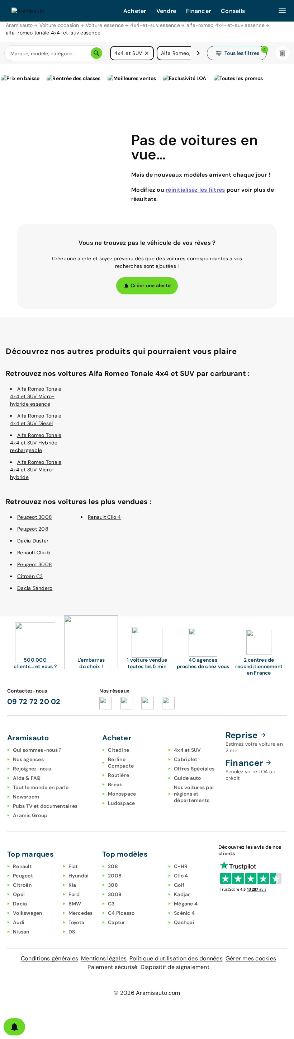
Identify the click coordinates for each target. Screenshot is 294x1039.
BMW (74, 903)
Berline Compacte (121, 762)
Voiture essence (105, 25)
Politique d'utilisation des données (176, 958)
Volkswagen (27, 913)
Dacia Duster (32, 540)
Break (115, 784)
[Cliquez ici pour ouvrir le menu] (282, 11)
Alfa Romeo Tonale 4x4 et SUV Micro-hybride (35, 469)
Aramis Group (30, 815)
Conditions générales (49, 958)
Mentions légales (104, 958)
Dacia (20, 903)
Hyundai (78, 875)
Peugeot (23, 875)
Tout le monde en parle (41, 787)
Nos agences (28, 759)
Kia (72, 885)
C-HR (181, 866)
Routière (118, 775)
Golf (179, 885)
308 (113, 885)
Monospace (122, 794)
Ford (74, 894)
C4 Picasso (121, 913)
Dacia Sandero (34, 588)
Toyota (76, 922)
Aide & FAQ (27, 778)
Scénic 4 (184, 913)
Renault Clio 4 (104, 517)
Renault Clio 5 (34, 552)
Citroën (22, 885)
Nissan (21, 931)
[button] (147, 53)
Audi (18, 922)
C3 (111, 903)
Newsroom (26, 796)
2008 (115, 875)
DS (71, 931)
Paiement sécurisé (112, 967)
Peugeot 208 (32, 529)
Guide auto (187, 778)
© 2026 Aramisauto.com (147, 993)
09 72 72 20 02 (34, 701)
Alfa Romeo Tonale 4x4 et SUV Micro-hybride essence (35, 396)
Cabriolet (185, 759)
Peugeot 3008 (34, 517)
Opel (19, 894)
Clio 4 (181, 875)
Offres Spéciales (194, 768)
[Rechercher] (96, 53)
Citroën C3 (30, 576)
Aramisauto (19, 25)
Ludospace (121, 803)
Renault (22, 866)
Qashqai (184, 922)
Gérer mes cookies (251, 958)
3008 (115, 894)
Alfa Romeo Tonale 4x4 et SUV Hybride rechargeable (35, 442)
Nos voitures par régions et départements (194, 793)
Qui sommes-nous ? (37, 750)
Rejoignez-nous (32, 768)
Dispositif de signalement (175, 967)
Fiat (73, 866)
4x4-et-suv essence (155, 25)
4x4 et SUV (187, 750)
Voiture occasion (59, 25)
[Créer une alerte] (14, 1026)
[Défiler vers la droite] (198, 53)
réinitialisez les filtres (195, 190)
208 (113, 866)
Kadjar (182, 894)
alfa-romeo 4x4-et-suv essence (225, 25)
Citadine (118, 750)
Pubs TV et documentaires (45, 806)
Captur (116, 922)
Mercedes (80, 913)
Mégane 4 (186, 903)
